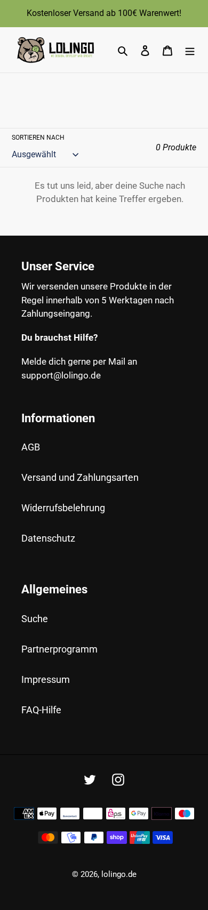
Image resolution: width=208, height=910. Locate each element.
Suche (34, 618)
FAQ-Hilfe (41, 709)
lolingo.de (119, 874)
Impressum (45, 679)
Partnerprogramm (59, 649)
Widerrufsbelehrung (63, 507)
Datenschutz (48, 538)
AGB (30, 447)
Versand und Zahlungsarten (80, 477)
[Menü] (190, 49)
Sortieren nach (38, 137)
